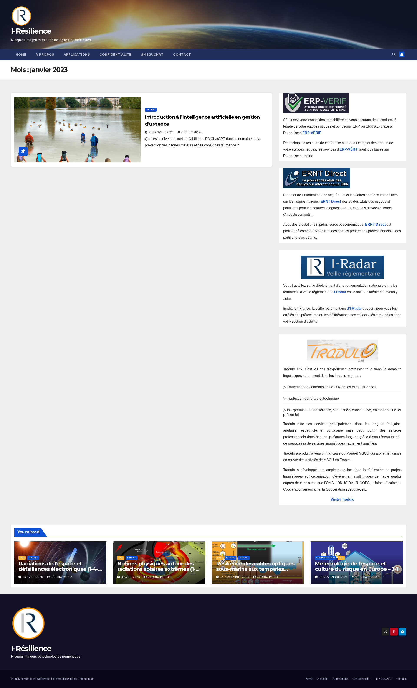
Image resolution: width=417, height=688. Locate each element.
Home (21, 54)
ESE (22, 558)
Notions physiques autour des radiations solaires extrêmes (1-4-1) (158, 569)
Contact (182, 54)
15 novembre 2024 (235, 576)
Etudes (131, 558)
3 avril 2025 (131, 576)
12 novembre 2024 (334, 576)
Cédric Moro (192, 132)
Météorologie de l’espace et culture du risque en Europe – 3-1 (356, 566)
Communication (325, 558)
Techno (150, 109)
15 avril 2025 (33, 576)
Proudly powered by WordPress (31, 678)
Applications (77, 54)
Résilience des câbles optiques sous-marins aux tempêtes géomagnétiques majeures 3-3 (255, 569)
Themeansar (85, 678)
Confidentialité (115, 54)
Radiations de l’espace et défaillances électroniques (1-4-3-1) (58, 569)
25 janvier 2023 (162, 132)
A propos (45, 54)
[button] (394, 54)
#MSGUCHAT (152, 54)
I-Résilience (31, 31)
